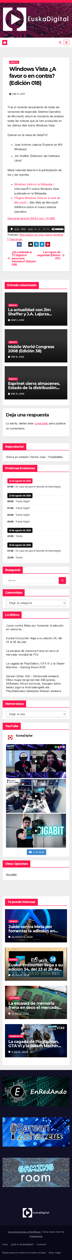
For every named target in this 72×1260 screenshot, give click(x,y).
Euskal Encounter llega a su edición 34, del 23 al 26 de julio (35, 969)
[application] (36, 229)
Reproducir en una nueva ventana (41, 234)
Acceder (11, 874)
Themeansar (35, 1236)
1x (39, 229)
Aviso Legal (55, 1252)
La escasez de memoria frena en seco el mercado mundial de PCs (33, 1007)
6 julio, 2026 (20, 1051)
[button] (60, 42)
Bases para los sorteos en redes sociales (24, 1252)
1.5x (44, 229)
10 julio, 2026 (20, 1013)
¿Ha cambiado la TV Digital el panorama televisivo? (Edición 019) (24, 258)
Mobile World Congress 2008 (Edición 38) (31, 348)
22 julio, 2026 (20, 975)
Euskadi (13, 960)
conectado (41, 423)
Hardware (14, 998)
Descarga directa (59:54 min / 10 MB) (31, 218)
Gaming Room (16, 1036)
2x (48, 229)
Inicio (5, 1244)
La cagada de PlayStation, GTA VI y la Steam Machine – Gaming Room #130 (35, 1045)
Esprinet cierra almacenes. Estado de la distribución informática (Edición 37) (34, 387)
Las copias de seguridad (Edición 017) (48, 255)
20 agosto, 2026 (22, 937)
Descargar (15, 239)
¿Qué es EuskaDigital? (22, 1244)
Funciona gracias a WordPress (24, 1231)
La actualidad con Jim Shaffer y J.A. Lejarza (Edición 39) (29, 314)
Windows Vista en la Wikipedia (33, 184)
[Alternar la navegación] (66, 42)
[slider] (59, 229)
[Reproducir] (12, 229)
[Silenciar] (53, 229)
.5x (35, 229)
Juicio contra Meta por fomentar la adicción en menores (31, 931)
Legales (13, 921)
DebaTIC (14, 62)
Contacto (41, 1244)
